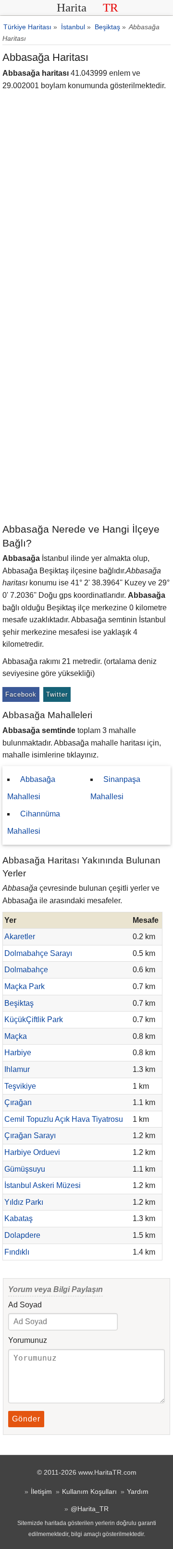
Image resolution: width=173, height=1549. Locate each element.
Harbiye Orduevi (32, 1152)
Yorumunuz (27, 1340)
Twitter (57, 694)
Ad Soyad (25, 1305)
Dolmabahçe (26, 970)
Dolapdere (22, 1235)
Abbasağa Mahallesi (31, 788)
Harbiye (17, 1052)
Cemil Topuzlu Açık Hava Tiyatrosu (63, 1119)
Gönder (26, 1419)
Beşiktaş (19, 1003)
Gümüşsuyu (24, 1169)
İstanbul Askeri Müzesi (42, 1185)
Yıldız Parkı (23, 1202)
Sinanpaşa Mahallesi (115, 788)
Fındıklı (16, 1252)
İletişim (41, 1491)
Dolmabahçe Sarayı (38, 953)
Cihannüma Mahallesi (33, 822)
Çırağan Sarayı (30, 1135)
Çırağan (18, 1102)
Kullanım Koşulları (89, 1491)
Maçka (15, 1036)
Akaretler (19, 936)
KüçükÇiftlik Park (33, 1019)
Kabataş (18, 1218)
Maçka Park (24, 986)
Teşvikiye (20, 1086)
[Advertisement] (86, 431)
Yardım (137, 1491)
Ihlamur (17, 1069)
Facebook (21, 694)
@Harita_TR (90, 1509)
